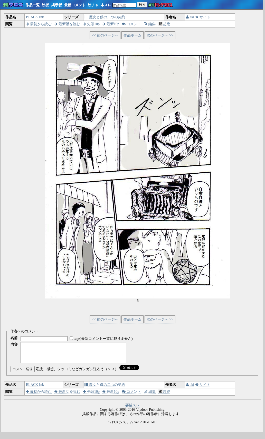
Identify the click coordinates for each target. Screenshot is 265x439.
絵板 (45, 5)
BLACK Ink (35, 17)
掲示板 (56, 5)
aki (191, 17)
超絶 (166, 24)
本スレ (106, 5)
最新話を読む (69, 24)
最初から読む (40, 24)
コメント (133, 24)
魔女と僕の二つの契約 (106, 17)
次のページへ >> (160, 35)
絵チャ (93, 5)
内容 (14, 344)
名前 (14, 338)
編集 (151, 24)
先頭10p (93, 24)
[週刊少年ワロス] (13, 5)
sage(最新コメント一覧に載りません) (103, 339)
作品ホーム (132, 35)
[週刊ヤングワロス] (160, 5)
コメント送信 (23, 369)
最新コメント (75, 5)
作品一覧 (32, 5)
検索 (142, 4)
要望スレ (132, 405)
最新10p (112, 24)
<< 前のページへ (105, 35)
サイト (204, 17)
